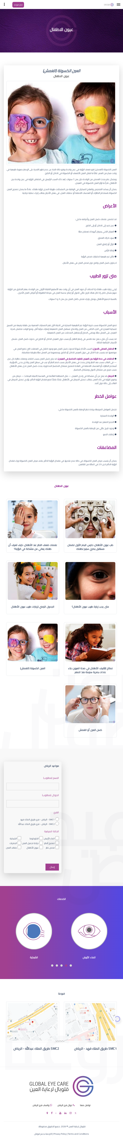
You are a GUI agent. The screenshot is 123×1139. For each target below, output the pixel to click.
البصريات (13, 843)
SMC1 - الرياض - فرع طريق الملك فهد (37, 819)
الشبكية (13, 838)
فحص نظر (50, 848)
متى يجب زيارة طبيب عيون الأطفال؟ (90, 606)
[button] (71, 965)
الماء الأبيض (49, 838)
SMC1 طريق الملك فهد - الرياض (95, 1048)
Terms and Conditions (78, 1134)
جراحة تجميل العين (30, 843)
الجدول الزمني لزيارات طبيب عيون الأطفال (32, 606)
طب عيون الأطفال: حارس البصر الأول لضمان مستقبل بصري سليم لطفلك (90, 547)
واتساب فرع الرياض (41, 1105)
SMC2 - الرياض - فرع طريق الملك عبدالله (36, 824)
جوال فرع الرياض (64, 1105)
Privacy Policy (59, 1134)
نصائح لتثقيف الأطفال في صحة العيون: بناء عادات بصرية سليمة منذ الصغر (90, 670)
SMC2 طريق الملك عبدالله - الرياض (36, 1048)
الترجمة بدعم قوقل (43, 1134)
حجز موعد (18, 5)
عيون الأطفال (32, 848)
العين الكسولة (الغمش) (32, 668)
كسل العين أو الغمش (90, 729)
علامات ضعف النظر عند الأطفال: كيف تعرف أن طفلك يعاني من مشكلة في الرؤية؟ (32, 547)
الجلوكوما (34, 838)
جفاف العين (11, 848)
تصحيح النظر (49, 843)
